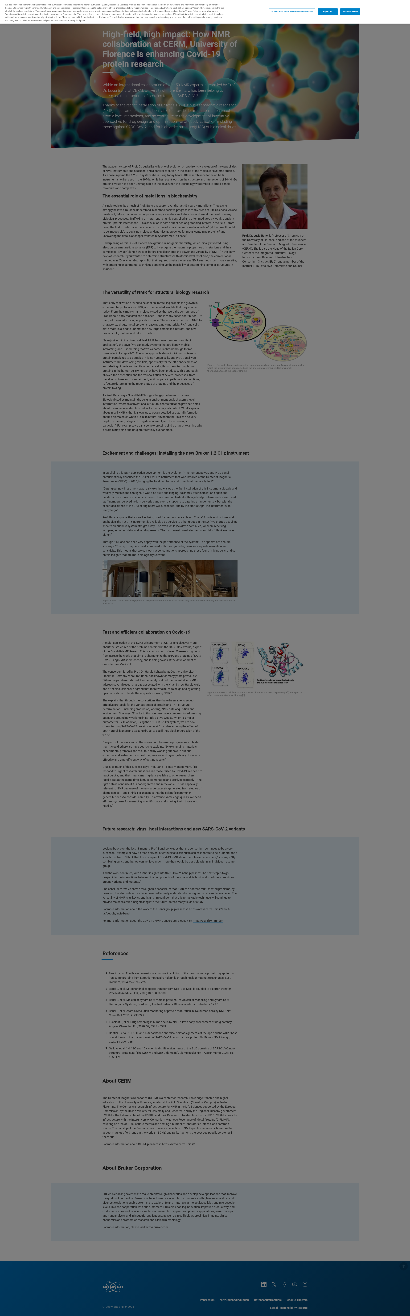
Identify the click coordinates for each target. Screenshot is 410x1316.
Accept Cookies (350, 11)
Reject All (327, 11)
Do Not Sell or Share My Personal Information (292, 11)
